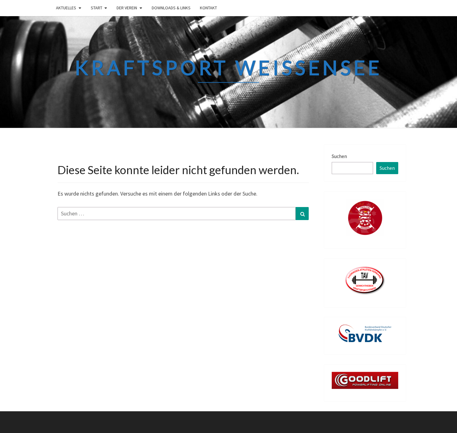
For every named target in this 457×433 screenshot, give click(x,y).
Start (96, 8)
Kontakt (208, 8)
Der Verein (127, 8)
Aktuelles (66, 8)
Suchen (339, 156)
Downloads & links (171, 8)
